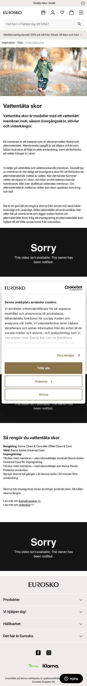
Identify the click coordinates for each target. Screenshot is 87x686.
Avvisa (43, 394)
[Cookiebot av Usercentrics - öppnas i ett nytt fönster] (64, 288)
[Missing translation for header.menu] (81, 12)
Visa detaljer (65, 355)
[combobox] (40, 24)
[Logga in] (53, 12)
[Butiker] (43, 12)
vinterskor (25, 504)
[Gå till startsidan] (12, 12)
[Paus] (83, 3)
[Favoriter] (62, 12)
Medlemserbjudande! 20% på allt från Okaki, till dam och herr (41, 34)
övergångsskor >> (30, 501)
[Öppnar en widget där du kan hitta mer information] (71, 679)
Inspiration (8, 42)
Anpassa (41, 381)
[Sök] (79, 24)
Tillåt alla (43, 368)
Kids (20, 42)
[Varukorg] (71, 12)
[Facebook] (38, 652)
